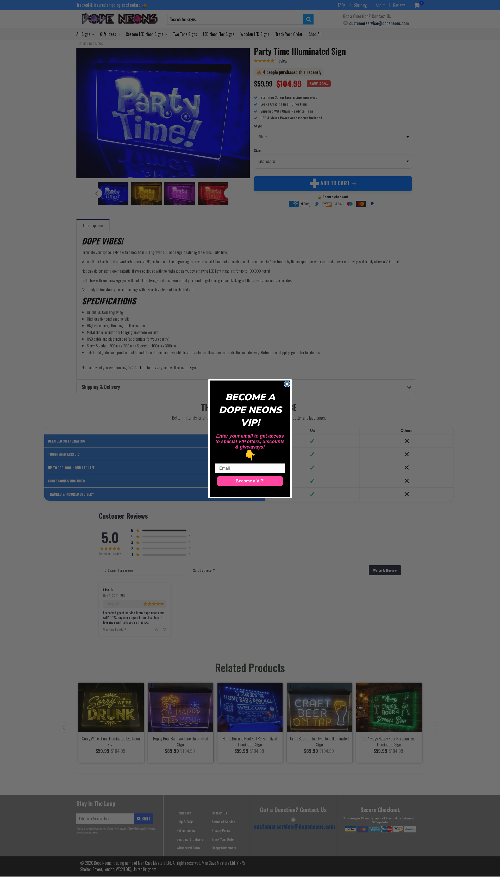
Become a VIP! (250, 481)
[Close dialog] (287, 384)
